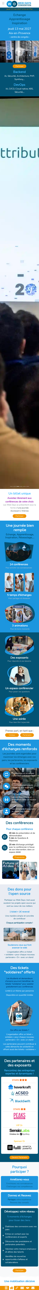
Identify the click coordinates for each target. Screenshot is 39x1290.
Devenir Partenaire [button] (19, 1157)
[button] (4, 292)
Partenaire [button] (27, 735)
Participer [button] (20, 66)
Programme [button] (19, 857)
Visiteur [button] (12, 735)
